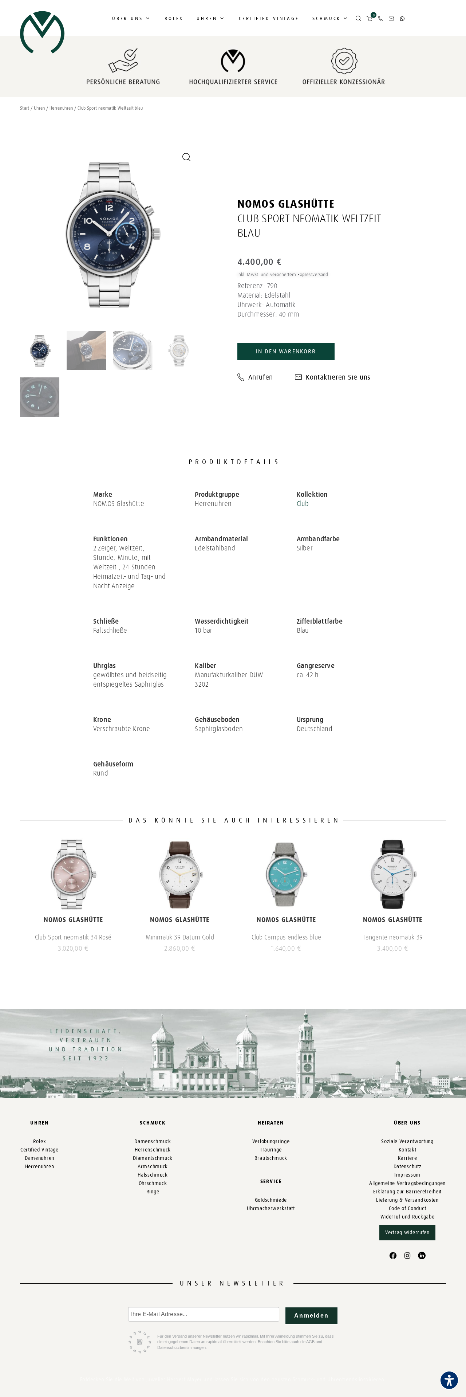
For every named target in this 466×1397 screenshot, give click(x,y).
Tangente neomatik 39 (393, 937)
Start (24, 108)
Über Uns (127, 18)
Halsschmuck (153, 1175)
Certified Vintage (269, 18)
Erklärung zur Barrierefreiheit (407, 1191)
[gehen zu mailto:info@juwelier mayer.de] (391, 18)
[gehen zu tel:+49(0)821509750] (380, 18)
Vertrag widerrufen (407, 1232)
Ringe (152, 1191)
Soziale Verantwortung (407, 1141)
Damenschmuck (152, 1141)
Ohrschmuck (153, 1183)
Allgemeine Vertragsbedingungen (407, 1183)
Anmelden (311, 1315)
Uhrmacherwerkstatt (271, 1208)
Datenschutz (408, 1166)
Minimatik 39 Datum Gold (180, 937)
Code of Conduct (407, 1208)
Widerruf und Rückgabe (407, 1216)
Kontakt (407, 1149)
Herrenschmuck (153, 1149)
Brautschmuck (270, 1158)
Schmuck (326, 18)
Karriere (407, 1158)
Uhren (207, 18)
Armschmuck (153, 1166)
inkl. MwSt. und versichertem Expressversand (282, 274)
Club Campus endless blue (286, 937)
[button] (358, 18)
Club (303, 503)
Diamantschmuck (153, 1158)
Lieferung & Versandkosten (407, 1200)
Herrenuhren (61, 108)
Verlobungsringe (271, 1141)
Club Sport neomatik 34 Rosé (73, 937)
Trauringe (271, 1149)
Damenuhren (39, 1158)
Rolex (174, 18)
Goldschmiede (271, 1200)
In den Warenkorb (286, 351)
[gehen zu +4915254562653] (402, 18)
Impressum (407, 1175)
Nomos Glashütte (286, 204)
